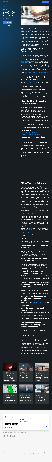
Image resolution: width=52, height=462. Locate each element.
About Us (31, 418)
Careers (31, 420)
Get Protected (45, 1)
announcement (33, 82)
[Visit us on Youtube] (11, 427)
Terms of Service (42, 422)
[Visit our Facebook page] (5, 427)
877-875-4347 (42, 424)
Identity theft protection (26, 54)
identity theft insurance (39, 302)
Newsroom (32, 422)
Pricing (34, 1)
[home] (6, 2)
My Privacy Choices (41, 426)
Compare (23, 1)
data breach (24, 85)
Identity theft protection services (28, 186)
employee (35, 89)
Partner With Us (23, 419)
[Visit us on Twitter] (9, 427)
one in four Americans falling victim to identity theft (34, 352)
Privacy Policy (41, 420)
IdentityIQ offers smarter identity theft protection (32, 349)
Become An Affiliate (24, 421)
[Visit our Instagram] (7, 427)
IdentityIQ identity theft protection (28, 61)
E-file (22, 207)
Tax (21, 139)
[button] (16, 2)
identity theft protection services (40, 219)
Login (39, 1)
